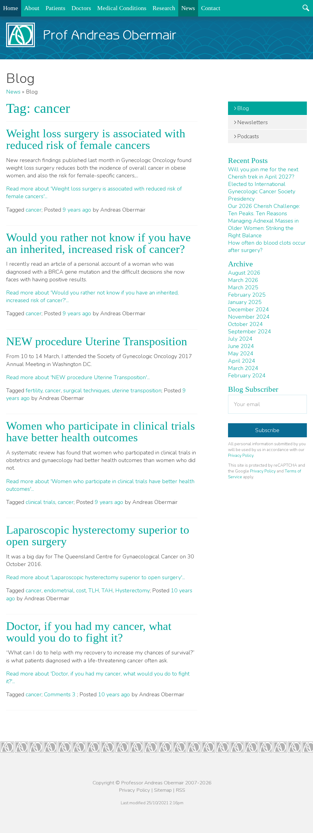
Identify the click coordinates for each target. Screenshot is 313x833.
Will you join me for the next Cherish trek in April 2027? (263, 173)
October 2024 (245, 324)
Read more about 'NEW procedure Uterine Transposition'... (78, 377)
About (31, 8)
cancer (34, 209)
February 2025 (247, 294)
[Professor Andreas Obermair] (91, 35)
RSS (180, 790)
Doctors (81, 8)
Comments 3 (60, 694)
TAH (107, 590)
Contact (210, 8)
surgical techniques (86, 390)
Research (164, 8)
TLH (93, 590)
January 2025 (245, 302)
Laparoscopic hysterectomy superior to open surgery (97, 535)
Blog (243, 108)
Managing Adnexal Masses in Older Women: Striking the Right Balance (263, 228)
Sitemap (163, 790)
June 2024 (241, 346)
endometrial (59, 590)
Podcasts (248, 136)
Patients (55, 8)
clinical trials (40, 502)
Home (10, 8)
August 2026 (244, 272)
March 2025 (243, 287)
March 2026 (243, 280)
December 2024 (248, 309)
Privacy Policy (240, 455)
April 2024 (241, 361)
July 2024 (240, 338)
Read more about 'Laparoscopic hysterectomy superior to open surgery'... (95, 577)
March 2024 (243, 368)
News (188, 8)
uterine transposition (136, 390)
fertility (34, 390)
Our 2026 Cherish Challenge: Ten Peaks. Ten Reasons (264, 209)
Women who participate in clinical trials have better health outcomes (100, 431)
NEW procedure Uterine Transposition (96, 341)
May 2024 (240, 353)
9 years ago (77, 209)
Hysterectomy (132, 590)
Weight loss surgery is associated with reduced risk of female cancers (95, 139)
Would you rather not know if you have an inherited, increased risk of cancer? (98, 243)
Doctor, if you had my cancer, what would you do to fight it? (88, 632)
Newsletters (252, 122)
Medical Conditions (121, 8)
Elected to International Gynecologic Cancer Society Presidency (261, 191)
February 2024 (247, 375)
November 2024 (249, 316)
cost (81, 590)
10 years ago (114, 694)
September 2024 (249, 331)
